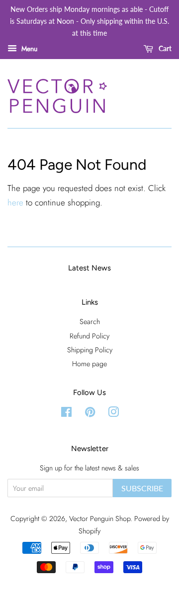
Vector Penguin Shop (99, 519)
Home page (89, 364)
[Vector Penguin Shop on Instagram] (113, 414)
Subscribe (142, 488)
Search (90, 322)
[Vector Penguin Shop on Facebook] (66, 414)
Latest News (89, 267)
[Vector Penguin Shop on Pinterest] (90, 414)
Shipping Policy (89, 350)
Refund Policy (89, 336)
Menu (28, 49)
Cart (164, 49)
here (15, 202)
